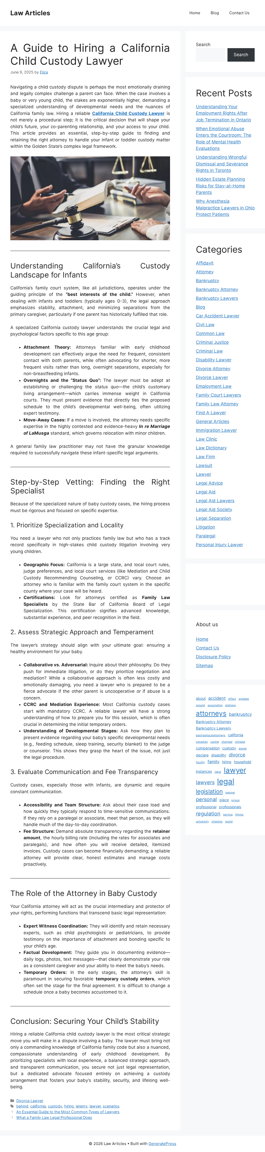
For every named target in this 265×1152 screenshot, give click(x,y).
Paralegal (205, 535)
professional (206, 807)
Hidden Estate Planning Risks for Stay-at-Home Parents (220, 186)
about (201, 698)
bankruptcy (240, 714)
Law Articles (30, 13)
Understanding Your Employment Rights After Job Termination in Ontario (223, 113)
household (242, 762)
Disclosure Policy (213, 656)
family (213, 761)
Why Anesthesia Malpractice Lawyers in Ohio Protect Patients (225, 208)
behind (22, 1106)
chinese (240, 741)
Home (194, 12)
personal (206, 799)
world (229, 821)
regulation (208, 814)
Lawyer (203, 474)
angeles (244, 699)
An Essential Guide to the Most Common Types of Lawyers (68, 1112)
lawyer (95, 1106)
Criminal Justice (212, 342)
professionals (230, 807)
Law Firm (205, 456)
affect (232, 699)
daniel (243, 748)
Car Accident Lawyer (217, 315)
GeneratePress (162, 1143)
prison (235, 800)
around (200, 705)
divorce (237, 754)
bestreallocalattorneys (210, 735)
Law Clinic (206, 439)
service (228, 814)
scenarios (111, 1106)
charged (227, 741)
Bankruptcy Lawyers (217, 298)
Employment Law (214, 386)
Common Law (210, 333)
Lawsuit (204, 465)
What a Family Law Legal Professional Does (54, 1117)
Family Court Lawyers (218, 395)
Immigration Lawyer (216, 430)
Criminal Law (209, 351)
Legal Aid (206, 491)
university (202, 821)
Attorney (205, 271)
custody (55, 1106)
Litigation (205, 527)
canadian (202, 741)
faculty (200, 762)
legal (225, 781)
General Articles (212, 421)
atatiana (230, 705)
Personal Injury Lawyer (219, 544)
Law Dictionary (211, 447)
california (38, 1106)
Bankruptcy (207, 280)
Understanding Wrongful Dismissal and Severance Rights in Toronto (222, 164)
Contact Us (239, 12)
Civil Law (205, 324)
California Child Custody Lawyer (128, 113)
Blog (215, 12)
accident (217, 698)
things (239, 814)
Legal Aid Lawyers (215, 500)
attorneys (211, 713)
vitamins (217, 821)
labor (218, 772)
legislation (209, 791)
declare (202, 755)
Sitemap (204, 665)
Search (203, 44)
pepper (230, 792)
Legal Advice (209, 483)
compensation (208, 748)
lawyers (205, 782)
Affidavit (205, 263)
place (224, 800)
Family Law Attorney (217, 403)
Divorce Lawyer (29, 1100)
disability (218, 755)
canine (214, 741)
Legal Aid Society (214, 509)
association (215, 705)
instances (204, 771)
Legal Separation (213, 518)
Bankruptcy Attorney (217, 289)
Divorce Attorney (213, 368)
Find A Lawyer (211, 412)
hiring (69, 1106)
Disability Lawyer (213, 359)
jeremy (81, 1106)
